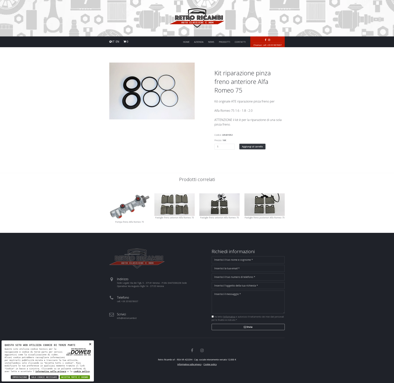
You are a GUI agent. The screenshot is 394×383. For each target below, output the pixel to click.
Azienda (198, 41)
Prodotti (224, 41)
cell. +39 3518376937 (272, 45)
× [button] (90, 344)
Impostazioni (19, 377)
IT (113, 42)
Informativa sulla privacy (189, 364)
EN (117, 42)
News (211, 41)
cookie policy (82, 371)
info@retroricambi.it (127, 318)
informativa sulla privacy (50, 371)
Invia (249, 327)
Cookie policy (210, 364)
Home (186, 41)
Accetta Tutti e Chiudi (74, 377)
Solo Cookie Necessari (44, 377)
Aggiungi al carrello (252, 146)
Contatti (240, 41)
